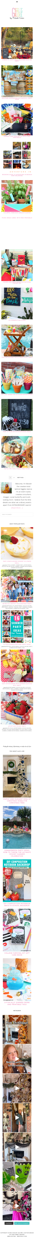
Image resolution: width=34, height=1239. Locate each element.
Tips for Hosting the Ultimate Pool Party (17, 357)
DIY (13, 605)
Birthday (9, 605)
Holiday (4, 729)
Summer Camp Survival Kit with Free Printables (17, 137)
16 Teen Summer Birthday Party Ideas (17, 644)
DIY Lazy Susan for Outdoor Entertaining (17, 394)
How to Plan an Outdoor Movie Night (17, 431)
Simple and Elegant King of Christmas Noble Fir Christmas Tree (17, 801)
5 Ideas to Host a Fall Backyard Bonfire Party (17, 60)
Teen (27, 608)
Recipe (12, 566)
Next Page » (20, 477)
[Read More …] (17, 508)
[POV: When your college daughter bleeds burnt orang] (17, 1029)
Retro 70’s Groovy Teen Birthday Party (17, 603)
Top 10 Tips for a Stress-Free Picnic (17, 468)
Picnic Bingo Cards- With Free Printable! (17, 218)
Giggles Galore (17, 13)
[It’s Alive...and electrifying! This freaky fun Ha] (17, 1176)
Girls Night (5, 607)
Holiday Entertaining (13, 729)
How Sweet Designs (18, 1234)
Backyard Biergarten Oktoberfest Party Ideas (17, 99)
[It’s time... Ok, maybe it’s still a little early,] (17, 1088)
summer (17, 566)
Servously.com (22, 1236)
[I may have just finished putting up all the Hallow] (17, 1117)
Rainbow (25, 607)
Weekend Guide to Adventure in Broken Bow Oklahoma (17, 175)
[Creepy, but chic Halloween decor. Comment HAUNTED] (17, 1147)
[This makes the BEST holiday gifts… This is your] (17, 1058)
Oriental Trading (13, 607)
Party (20, 607)
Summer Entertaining (26, 566)
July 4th (22, 729)
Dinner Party (19, 565)
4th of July (10, 728)
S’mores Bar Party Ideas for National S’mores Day (17, 283)
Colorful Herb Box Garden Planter (17, 212)
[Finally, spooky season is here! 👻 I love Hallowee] (17, 1205)
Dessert (13, 565)
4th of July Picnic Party (17, 726)
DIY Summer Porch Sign (17, 320)
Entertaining (27, 565)
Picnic (30, 729)
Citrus (9, 565)
